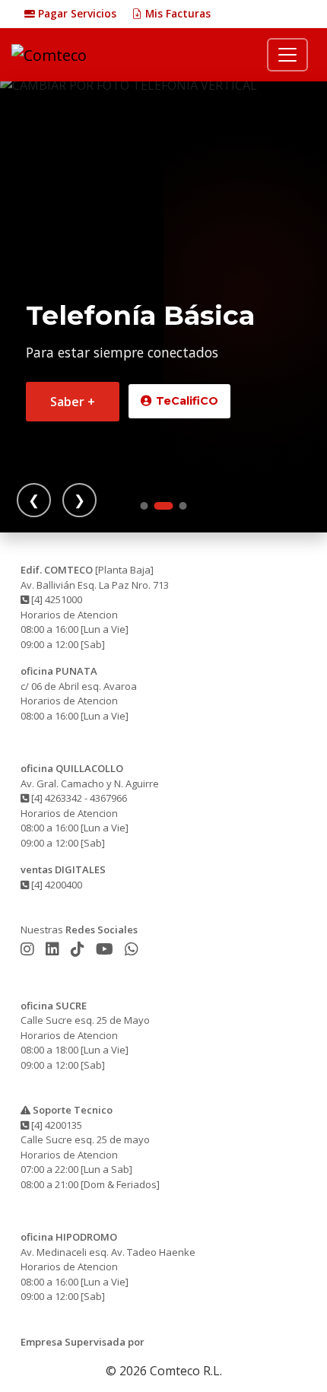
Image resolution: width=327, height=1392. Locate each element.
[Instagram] (29, 949)
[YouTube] (106, 949)
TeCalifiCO (187, 401)
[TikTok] (79, 949)
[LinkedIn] (54, 949)
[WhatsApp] (131, 949)
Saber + (72, 401)
